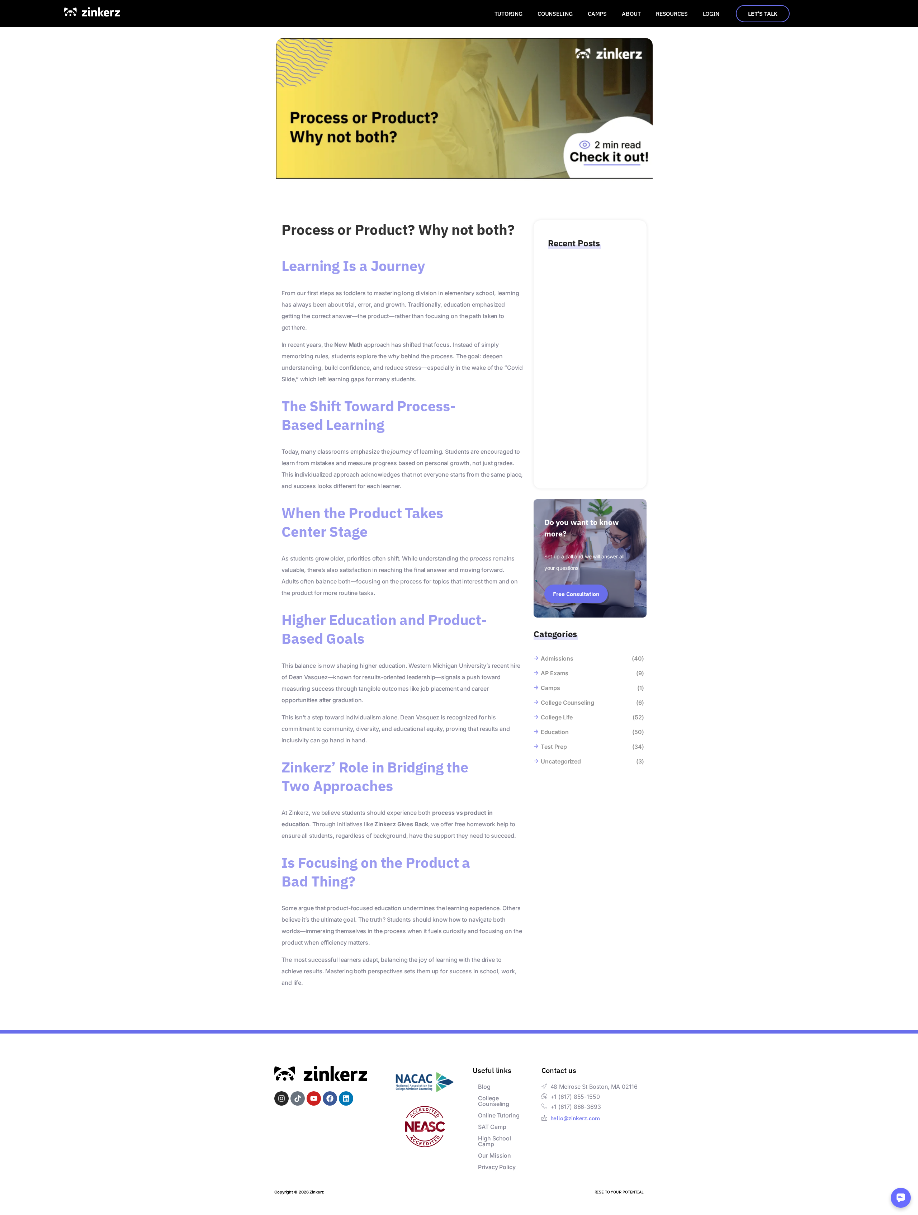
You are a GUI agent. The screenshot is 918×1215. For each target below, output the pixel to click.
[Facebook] (330, 1098)
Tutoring (508, 13)
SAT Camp (492, 1126)
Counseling (555, 13)
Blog (484, 1086)
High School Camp (494, 1141)
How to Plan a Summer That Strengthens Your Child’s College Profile (586, 444)
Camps (597, 13)
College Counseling (493, 1101)
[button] (510, 13)
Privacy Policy (497, 1167)
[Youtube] (314, 1098)
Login (711, 13)
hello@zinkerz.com (575, 1118)
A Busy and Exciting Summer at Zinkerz (587, 381)
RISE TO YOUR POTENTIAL (619, 1192)
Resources (672, 13)
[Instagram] (281, 1098)
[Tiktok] (297, 1098)
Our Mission (494, 1155)
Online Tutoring (499, 1115)
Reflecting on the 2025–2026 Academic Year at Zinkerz (588, 305)
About (631, 13)
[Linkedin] (346, 1098)
